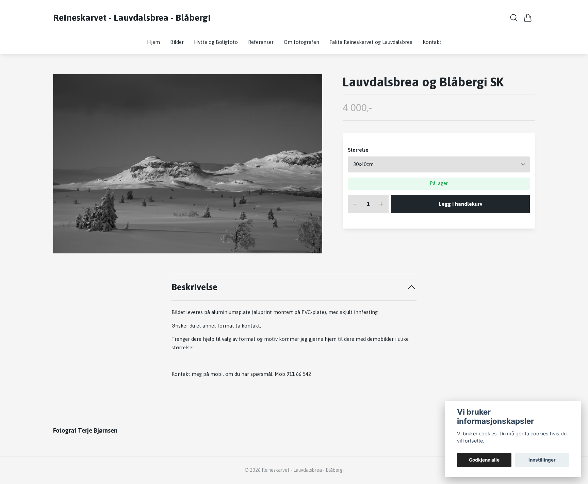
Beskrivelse (194, 287)
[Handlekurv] (528, 17)
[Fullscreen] (187, 163)
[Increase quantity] (381, 204)
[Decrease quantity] (355, 204)
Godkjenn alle (484, 460)
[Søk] (514, 17)
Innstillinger (542, 460)
